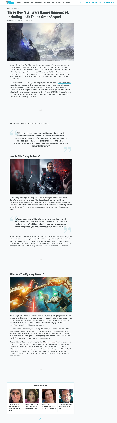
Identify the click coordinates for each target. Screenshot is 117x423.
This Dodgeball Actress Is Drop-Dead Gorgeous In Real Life (49, 406)
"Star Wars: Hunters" (50, 342)
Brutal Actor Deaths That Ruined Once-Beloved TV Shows (31, 406)
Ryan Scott (12, 20)
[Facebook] (81, 2)
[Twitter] (84, 2)
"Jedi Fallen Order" (64, 83)
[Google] (93, 2)
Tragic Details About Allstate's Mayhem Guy (65, 406)
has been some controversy (38, 347)
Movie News (15, 8)
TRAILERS (38, 3)
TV (32, 3)
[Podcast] (100, 2)
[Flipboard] (90, 2)
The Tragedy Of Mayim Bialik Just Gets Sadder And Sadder (14, 407)
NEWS (19, 3)
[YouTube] (87, 2)
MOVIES (26, 3)
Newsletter (110, 2)
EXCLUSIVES (56, 3)
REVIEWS (47, 3)
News (9, 8)
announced (47, 67)
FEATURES (66, 3)
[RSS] (96, 2)
